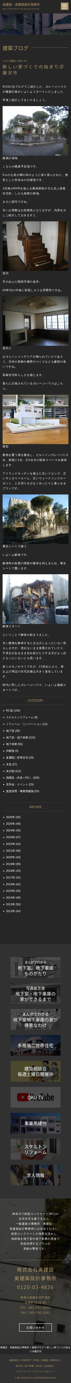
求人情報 (35, 1175)
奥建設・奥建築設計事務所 (21, 5)
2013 (9, 904)
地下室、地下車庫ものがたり (35, 968)
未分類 (10, 771)
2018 (9, 870)
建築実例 (13, 1360)
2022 (9, 844)
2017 (9, 877)
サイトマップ (23, 1371)
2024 (9, 830)
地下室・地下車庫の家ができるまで (35, 993)
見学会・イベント (17, 784)
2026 (9, 817)
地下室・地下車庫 (17, 737)
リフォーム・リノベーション (24, 724)
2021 (9, 850)
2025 (9, 823)
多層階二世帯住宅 (17, 757)
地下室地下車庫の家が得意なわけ (35, 1019)
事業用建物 (35, 1123)
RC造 (9, 710)
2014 (9, 897)
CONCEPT (26, 1360)
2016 (9, 884)
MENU (65, 7)
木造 (9, 764)
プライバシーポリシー (43, 1371)
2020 (9, 857)
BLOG (39, 1366)
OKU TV (35, 1097)
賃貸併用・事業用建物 (20, 791)
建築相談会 (35, 1071)
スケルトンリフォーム (20, 717)
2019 (9, 864)
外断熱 (10, 750)
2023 (9, 837)
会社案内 (48, 1366)
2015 (9, 890)
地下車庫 (11, 744)
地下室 (10, 730)
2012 (9, 911)
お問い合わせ (35, 1327)
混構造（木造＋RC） (19, 60)
